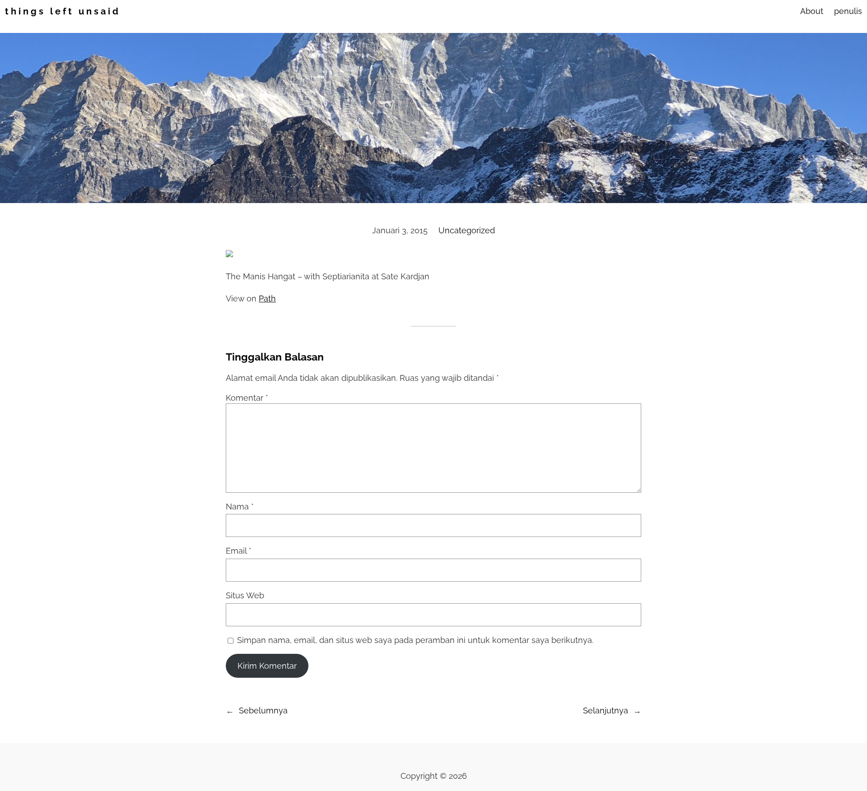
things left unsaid (63, 11)
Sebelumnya (263, 710)
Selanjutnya (605, 710)
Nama (240, 506)
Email (239, 550)
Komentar (247, 397)
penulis (848, 11)
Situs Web (245, 595)
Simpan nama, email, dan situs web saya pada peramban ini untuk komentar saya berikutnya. (415, 640)
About (811, 11)
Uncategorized (466, 230)
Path (267, 298)
